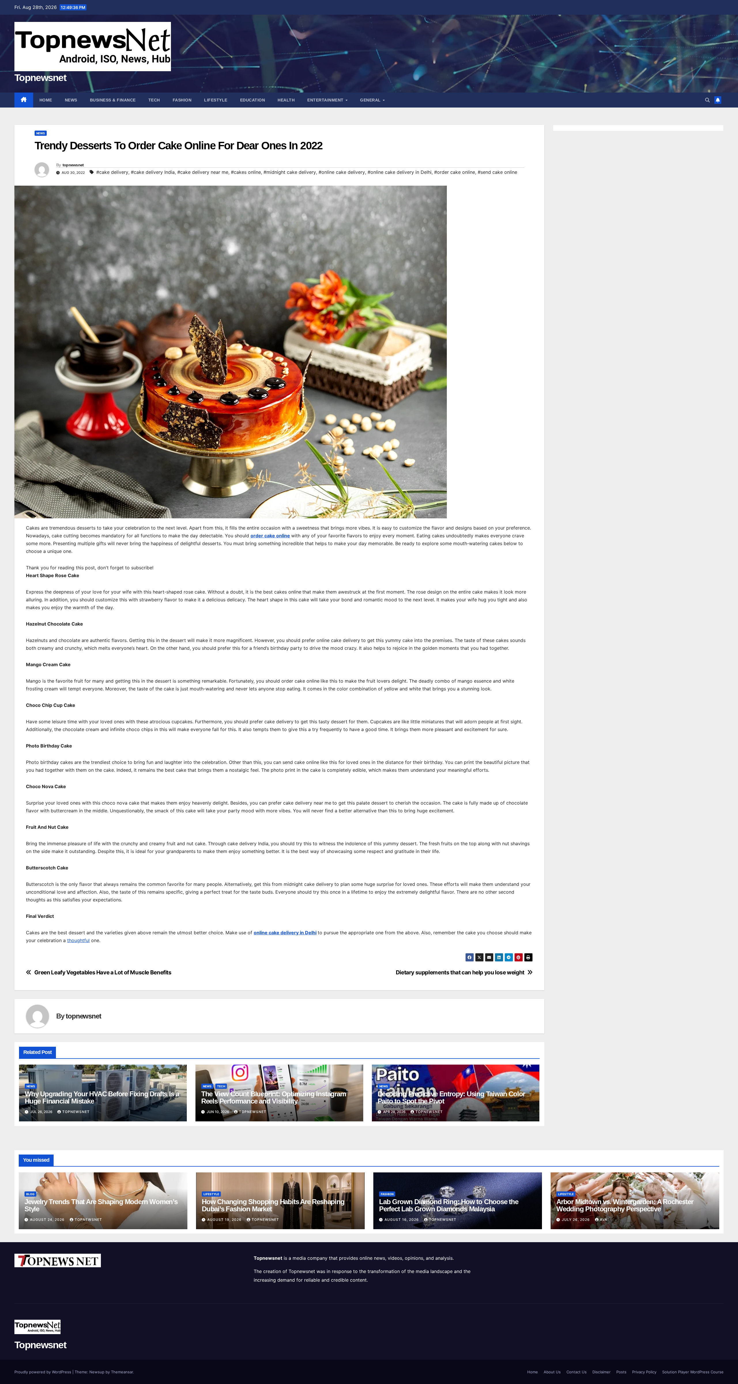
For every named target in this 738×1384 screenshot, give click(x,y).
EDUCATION (252, 100)
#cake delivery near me (202, 172)
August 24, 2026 (48, 1219)
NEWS (71, 100)
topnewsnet (73, 165)
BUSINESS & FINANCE (113, 100)
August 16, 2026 (402, 1219)
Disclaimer (601, 1372)
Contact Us (576, 1372)
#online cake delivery (342, 172)
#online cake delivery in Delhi (400, 172)
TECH (154, 100)
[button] (707, 100)
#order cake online (454, 172)
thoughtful (78, 940)
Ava (603, 1219)
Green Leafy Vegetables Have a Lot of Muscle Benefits (103, 972)
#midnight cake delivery (289, 172)
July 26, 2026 (576, 1219)
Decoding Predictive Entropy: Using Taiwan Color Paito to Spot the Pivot (451, 1097)
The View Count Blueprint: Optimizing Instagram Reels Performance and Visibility (273, 1097)
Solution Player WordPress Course (693, 1372)
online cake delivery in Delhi (285, 932)
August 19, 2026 (225, 1219)
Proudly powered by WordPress (43, 1372)
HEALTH (286, 100)
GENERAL (371, 100)
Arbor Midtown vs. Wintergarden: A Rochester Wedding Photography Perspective (624, 1205)
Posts (621, 1372)
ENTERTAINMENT (326, 100)
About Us (552, 1372)
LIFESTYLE (215, 100)
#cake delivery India (153, 172)
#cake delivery (112, 172)
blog (30, 1194)
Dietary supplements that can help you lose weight (460, 972)
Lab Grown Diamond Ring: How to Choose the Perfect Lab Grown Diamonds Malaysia (448, 1205)
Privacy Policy (644, 1372)
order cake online (270, 535)
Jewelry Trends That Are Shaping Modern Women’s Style (101, 1205)
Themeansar (122, 1372)
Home (45, 100)
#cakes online (246, 172)
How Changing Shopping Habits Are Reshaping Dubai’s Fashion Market (273, 1205)
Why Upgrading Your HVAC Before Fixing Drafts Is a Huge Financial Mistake (102, 1097)
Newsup (96, 1372)
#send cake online (497, 172)
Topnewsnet (40, 77)
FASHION (182, 100)
